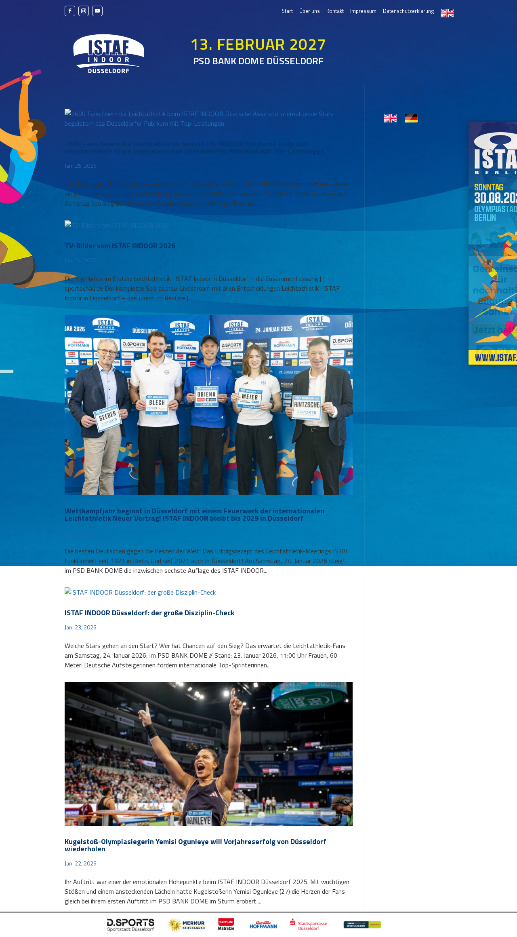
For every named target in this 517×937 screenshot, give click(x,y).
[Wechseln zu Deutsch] (411, 118)
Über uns (309, 11)
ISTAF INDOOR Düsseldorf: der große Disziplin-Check (149, 612)
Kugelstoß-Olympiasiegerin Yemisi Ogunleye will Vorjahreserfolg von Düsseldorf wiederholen (195, 845)
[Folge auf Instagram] (83, 11)
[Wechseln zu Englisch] (447, 13)
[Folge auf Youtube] (97, 11)
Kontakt (335, 11)
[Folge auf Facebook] (70, 11)
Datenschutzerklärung (408, 11)
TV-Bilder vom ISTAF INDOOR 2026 (120, 245)
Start (287, 11)
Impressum (363, 11)
